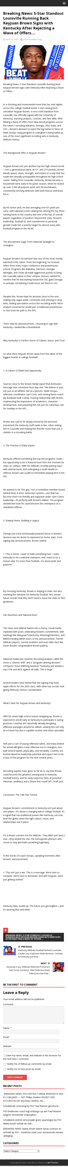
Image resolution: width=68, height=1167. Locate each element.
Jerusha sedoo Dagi (32, 39)
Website (7, 1046)
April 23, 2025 (12, 39)
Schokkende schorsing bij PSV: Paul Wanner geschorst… (31, 1105)
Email (6, 1037)
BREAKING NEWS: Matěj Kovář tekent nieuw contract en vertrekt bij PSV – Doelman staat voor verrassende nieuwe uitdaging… (33, 1132)
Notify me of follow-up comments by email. (29, 1063)
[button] (63, 3)
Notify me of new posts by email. (24, 1069)
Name (6, 1027)
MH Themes (53, 1162)
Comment (8, 1004)
